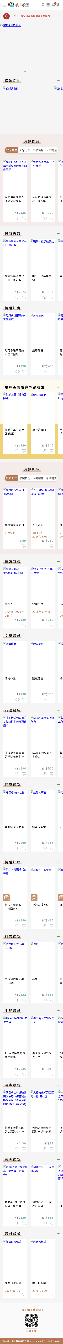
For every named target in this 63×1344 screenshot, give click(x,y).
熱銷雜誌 (11, 478)
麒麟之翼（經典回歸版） (14, 431)
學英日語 (24, 478)
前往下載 (31, 1330)
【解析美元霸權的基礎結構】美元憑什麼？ (14, 756)
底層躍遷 (37, 350)
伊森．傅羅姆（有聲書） (13, 906)
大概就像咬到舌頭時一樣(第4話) (42, 1129)
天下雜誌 (37, 525)
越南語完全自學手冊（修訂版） (14, 278)
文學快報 (38, 150)
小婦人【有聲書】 (43, 905)
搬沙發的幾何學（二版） (14, 981)
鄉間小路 (37, 604)
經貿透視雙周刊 (14, 525)
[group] (31, 49)
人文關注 (51, 150)
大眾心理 (24, 150)
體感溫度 (37, 678)
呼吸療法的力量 (14, 827)
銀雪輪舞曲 (39, 430)
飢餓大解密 (39, 827)
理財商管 (11, 150)
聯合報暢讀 (39, 1283)
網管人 (9, 604)
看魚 (35, 979)
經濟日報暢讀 (13, 1283)
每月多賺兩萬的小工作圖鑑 (42, 199)
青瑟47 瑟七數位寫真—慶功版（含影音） (15, 1206)
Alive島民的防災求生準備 (15, 1055)
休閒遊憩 (38, 478)
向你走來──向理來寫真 (42, 1204)
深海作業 (10, 678)
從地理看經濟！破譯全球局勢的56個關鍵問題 (14, 201)
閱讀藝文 (51, 478)
